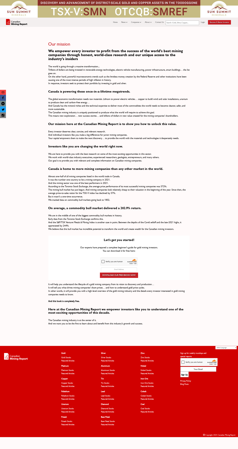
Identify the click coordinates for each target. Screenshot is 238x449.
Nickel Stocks (146, 370)
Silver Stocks (106, 357)
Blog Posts (184, 384)
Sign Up (184, 374)
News (123, 22)
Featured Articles (67, 361)
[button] (3, 92)
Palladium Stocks (67, 396)
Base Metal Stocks (108, 421)
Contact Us (159, 22)
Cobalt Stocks (146, 396)
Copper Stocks (67, 383)
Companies (135, 22)
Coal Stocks (145, 408)
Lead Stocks (105, 396)
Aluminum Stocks (108, 370)
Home (115, 22)
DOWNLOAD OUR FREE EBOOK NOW (119, 275)
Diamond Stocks (107, 408)
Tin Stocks (105, 383)
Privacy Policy (185, 381)
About (147, 22)
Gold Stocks (66, 357)
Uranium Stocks (67, 408)
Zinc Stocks (145, 357)
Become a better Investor (219, 22)
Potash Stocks (66, 421)
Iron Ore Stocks (147, 383)
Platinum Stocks (67, 370)
